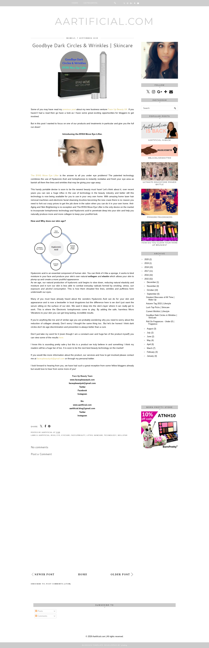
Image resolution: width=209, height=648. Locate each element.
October (150, 290)
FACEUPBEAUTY (78, 435)
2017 (146, 271)
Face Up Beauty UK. (118, 109)
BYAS (53, 435)
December (151, 282)
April (149, 344)
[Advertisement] (82, 547)
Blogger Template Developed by (104, 645)
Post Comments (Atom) (58, 584)
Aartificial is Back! (159, 140)
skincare (98, 435)
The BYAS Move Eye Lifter (45, 175)
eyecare (65, 435)
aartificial (44, 435)
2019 (146, 263)
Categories (90, 3)
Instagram (82, 394)
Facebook (82, 390)
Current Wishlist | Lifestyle (157, 311)
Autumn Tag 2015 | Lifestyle (158, 303)
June (149, 336)
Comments (42, 616)
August (150, 329)
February (151, 352)
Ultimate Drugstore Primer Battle (159, 183)
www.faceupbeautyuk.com (82, 380)
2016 (146, 275)
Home (75, 3)
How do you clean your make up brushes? (160, 244)
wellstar (122, 435)
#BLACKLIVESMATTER (159, 158)
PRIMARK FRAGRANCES (159, 217)
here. (61, 337)
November (151, 286)
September (152, 294)
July (149, 333)
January (150, 356)
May (149, 340)
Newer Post (44, 574)
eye (58, 435)
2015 (146, 279)
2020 (146, 259)
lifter (90, 435)
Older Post (120, 574)
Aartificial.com (104, 21)
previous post (69, 109)
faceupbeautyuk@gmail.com (50, 358)
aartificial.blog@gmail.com (82, 408)
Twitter (82, 387)
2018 (146, 267)
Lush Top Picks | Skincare (157, 307)
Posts (40, 611)
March (149, 348)
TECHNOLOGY (110, 435)
